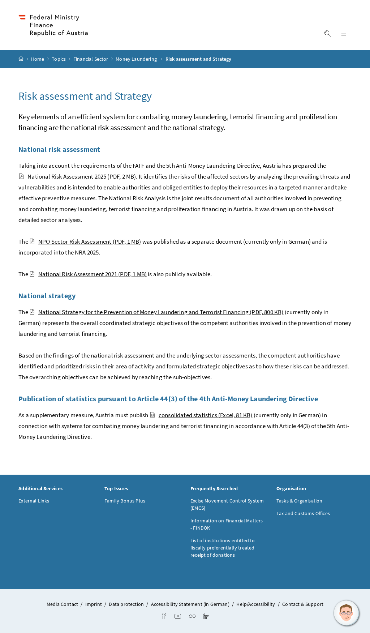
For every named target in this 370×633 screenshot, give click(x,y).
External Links (33, 500)
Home (38, 59)
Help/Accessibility (255, 604)
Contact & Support (302, 604)
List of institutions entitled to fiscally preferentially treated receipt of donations (222, 547)
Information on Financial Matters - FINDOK (226, 524)
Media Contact (62, 604)
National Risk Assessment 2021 (92, 274)
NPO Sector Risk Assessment (89, 241)
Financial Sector (91, 59)
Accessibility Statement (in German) (190, 604)
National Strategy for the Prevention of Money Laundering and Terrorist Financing (161, 312)
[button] (346, 613)
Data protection (126, 604)
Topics (59, 59)
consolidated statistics (206, 415)
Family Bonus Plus (124, 500)
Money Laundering (137, 59)
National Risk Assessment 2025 (81, 176)
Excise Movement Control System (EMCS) (227, 504)
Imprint (93, 604)
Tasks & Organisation (299, 500)
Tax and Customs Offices (303, 513)
